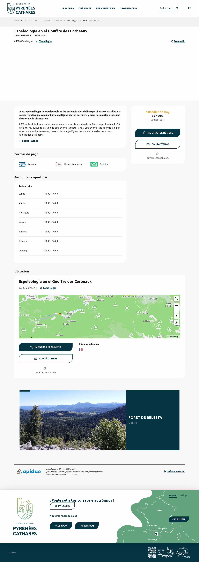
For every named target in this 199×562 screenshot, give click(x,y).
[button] (168, 8)
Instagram (87, 525)
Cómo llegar (178, 519)
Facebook (61, 525)
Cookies (12, 552)
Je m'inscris (62, 506)
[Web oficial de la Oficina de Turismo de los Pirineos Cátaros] (21, 8)
